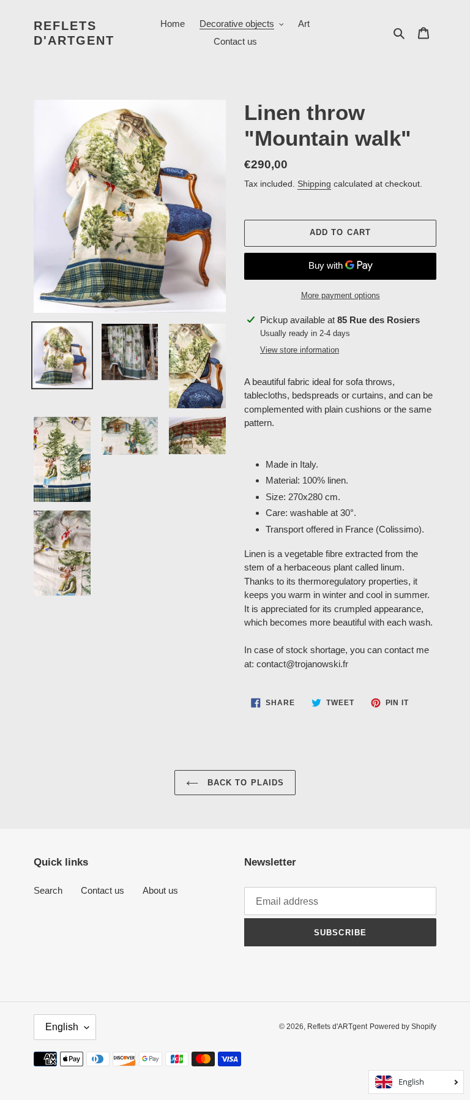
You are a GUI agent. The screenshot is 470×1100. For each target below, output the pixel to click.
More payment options (340, 295)
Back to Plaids (244, 782)
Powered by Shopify (403, 1026)
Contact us (102, 890)
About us (160, 890)
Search (48, 890)
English (61, 1027)
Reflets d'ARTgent (74, 33)
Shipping (314, 184)
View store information (299, 349)
